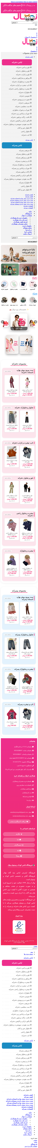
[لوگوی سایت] (25, 20)
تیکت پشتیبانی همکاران (19, 224)
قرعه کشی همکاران (20, 222)
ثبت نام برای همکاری (20, 220)
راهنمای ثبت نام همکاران (18, 218)
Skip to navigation (17, 2)
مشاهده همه (8, 371)
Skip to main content (30, 2)
